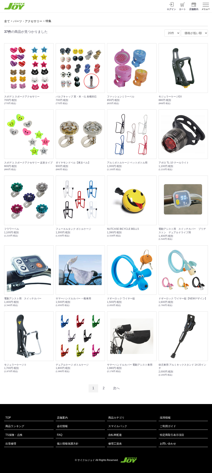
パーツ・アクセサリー (27, 21)
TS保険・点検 (13, 434)
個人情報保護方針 (67, 443)
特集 (48, 21)
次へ (116, 388)
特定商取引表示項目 (172, 434)
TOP (8, 417)
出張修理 (10, 443)
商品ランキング (14, 426)
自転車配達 (115, 434)
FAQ (59, 434)
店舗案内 (62, 417)
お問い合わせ (168, 443)
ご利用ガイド (168, 426)
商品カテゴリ (116, 417)
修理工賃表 (115, 443)
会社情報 (62, 426)
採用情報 (165, 417)
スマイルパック (117, 426)
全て (7, 21)
